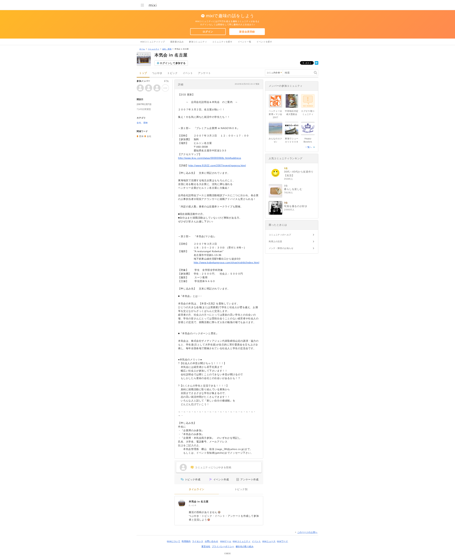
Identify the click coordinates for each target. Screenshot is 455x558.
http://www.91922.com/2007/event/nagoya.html (217, 165)
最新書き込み (177, 42)
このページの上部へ (307, 532)
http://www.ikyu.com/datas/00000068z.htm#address (209, 158)
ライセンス (197, 541)
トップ (143, 73)
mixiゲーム (225, 541)
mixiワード (282, 541)
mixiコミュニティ (241, 541)
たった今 (192, 505)
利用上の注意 (275, 241)
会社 (149, 136)
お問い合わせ (211, 541)
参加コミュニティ (198, 42)
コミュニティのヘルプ (280, 235)
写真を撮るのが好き (295, 206)
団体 (141, 136)
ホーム (142, 49)
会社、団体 (167, 49)
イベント (188, 73)
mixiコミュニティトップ (152, 42)
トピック (172, 73)
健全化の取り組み (245, 546)
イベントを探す (264, 42)
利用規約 (186, 541)
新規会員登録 (247, 31)
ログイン (208, 31)
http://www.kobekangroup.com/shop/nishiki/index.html (226, 262)
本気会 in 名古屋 (198, 501)
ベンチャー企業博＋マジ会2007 (275, 114)
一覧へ (308, 147)
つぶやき (157, 73)
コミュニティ (153, 49)
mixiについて (173, 541)
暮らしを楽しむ (293, 189)
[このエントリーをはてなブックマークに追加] (316, 64)
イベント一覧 (244, 42)
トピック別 (241, 489)
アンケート (204, 73)
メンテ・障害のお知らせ (281, 248)
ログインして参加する (173, 63)
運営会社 (205, 546)
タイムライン (196, 489)
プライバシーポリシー (223, 546)
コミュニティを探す (222, 42)
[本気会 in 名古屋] (181, 503)
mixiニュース (269, 541)
